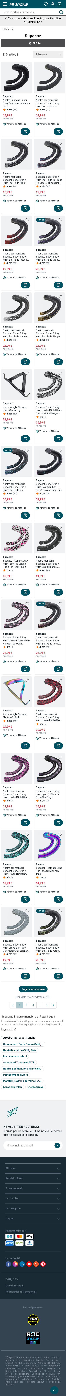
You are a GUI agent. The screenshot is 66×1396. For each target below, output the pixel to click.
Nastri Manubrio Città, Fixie (19, 1050)
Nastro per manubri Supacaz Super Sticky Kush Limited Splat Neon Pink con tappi (16, 794)
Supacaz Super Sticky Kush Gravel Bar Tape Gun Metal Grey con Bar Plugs (15, 947)
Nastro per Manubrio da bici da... (22, 1068)
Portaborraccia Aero (15, 1074)
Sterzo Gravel (36, 1086)
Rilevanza (41, 54)
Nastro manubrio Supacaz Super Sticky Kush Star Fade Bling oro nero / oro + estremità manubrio (49, 333)
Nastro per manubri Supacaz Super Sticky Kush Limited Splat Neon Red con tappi (49, 717)
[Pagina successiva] (53, 1005)
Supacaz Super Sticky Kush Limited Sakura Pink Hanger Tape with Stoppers (16, 640)
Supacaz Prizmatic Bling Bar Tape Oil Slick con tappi (49, 871)
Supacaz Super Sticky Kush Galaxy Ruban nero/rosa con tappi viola (49, 487)
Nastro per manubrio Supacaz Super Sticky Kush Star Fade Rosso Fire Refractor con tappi (48, 640)
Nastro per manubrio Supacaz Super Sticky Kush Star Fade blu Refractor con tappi (14, 487)
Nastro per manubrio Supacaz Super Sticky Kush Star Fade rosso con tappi (16, 256)
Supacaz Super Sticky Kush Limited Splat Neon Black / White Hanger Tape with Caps (49, 410)
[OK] (57, 1145)
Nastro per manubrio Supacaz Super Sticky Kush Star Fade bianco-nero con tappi (15, 333)
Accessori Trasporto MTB (19, 1062)
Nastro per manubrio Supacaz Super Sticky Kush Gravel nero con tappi (47, 103)
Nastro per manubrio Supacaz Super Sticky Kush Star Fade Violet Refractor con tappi (47, 256)
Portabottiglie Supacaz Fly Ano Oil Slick (15, 716)
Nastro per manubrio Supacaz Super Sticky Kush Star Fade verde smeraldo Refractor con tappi (48, 947)
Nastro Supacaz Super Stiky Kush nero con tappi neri (16, 103)
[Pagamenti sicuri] (21, 1240)
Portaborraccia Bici (15, 1056)
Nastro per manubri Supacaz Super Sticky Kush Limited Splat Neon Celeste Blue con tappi (16, 871)
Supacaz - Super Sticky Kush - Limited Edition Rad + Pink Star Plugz (15, 563)
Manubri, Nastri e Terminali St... (22, 1080)
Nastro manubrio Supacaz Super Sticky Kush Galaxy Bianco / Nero (47, 563)
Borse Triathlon (12, 1086)
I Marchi (8, 29)
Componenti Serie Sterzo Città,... (23, 1044)
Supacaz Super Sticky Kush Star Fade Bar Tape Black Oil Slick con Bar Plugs (49, 179)
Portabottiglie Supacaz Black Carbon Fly (15, 409)
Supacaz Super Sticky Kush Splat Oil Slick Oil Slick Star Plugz (47, 794)
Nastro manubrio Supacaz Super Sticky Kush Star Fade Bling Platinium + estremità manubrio (14, 179)
